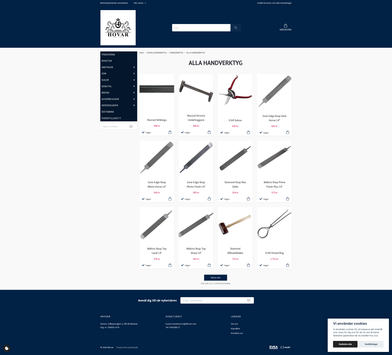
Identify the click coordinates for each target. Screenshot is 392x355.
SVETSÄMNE (108, 111)
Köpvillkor (235, 328)
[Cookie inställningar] (6, 348)
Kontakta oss (237, 333)
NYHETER (107, 60)
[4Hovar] (118, 28)
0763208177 (174, 327)
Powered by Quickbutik (127, 347)
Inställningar (371, 344)
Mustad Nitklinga (157, 120)
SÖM (104, 73)
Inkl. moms (139, 3)
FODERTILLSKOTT (111, 118)
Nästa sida (215, 277)
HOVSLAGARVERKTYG (156, 52)
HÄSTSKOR (107, 67)
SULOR (105, 79)
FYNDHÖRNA (108, 54)
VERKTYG (106, 86)
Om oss (234, 323)
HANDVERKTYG (176, 52)
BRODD (105, 92)
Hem (141, 52)
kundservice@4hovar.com (184, 323)
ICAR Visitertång (274, 253)
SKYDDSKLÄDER (110, 105)
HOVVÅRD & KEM (110, 99)
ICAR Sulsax (235, 120)
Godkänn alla (345, 344)
